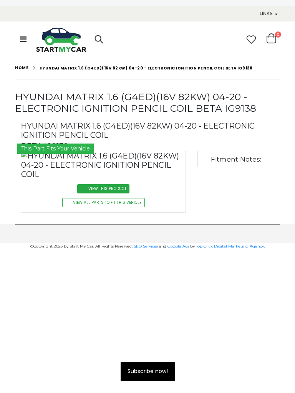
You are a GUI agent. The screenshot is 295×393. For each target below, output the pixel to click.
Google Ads (178, 246)
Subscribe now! (148, 371)
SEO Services (146, 246)
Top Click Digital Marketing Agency (230, 246)
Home (21, 67)
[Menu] (23, 39)
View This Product (107, 189)
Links (266, 13)
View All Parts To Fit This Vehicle (107, 202)
